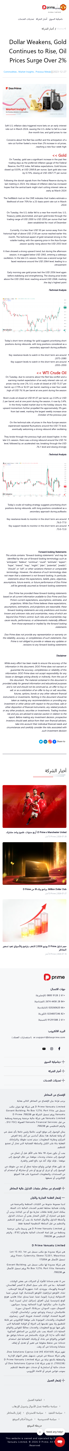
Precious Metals (43, 71)
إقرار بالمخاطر (14, 1412)
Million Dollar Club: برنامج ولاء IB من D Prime (44, 889)
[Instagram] (50, 742)
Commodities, (11, 71)
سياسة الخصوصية (47, 1419)
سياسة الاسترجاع (34, 1412)
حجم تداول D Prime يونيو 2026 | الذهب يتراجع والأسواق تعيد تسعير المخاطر (34, 948)
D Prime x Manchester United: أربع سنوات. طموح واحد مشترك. (36, 832)
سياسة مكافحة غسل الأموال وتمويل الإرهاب (34, 1406)
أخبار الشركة (48, 28)
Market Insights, (27, 71)
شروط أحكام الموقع (22, 1419)
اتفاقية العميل (34, 1399)
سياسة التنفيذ (55, 1412)
